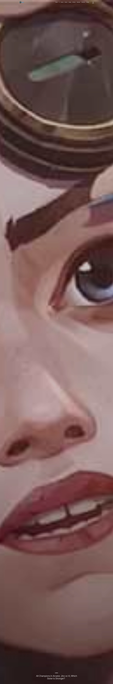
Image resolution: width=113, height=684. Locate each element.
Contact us (83, 2)
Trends (56, 2)
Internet (66, 2)
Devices (62, 2)
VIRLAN (87, 2)
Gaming (70, 2)
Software (74, 2)
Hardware (78, 2)
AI (59, 2)
